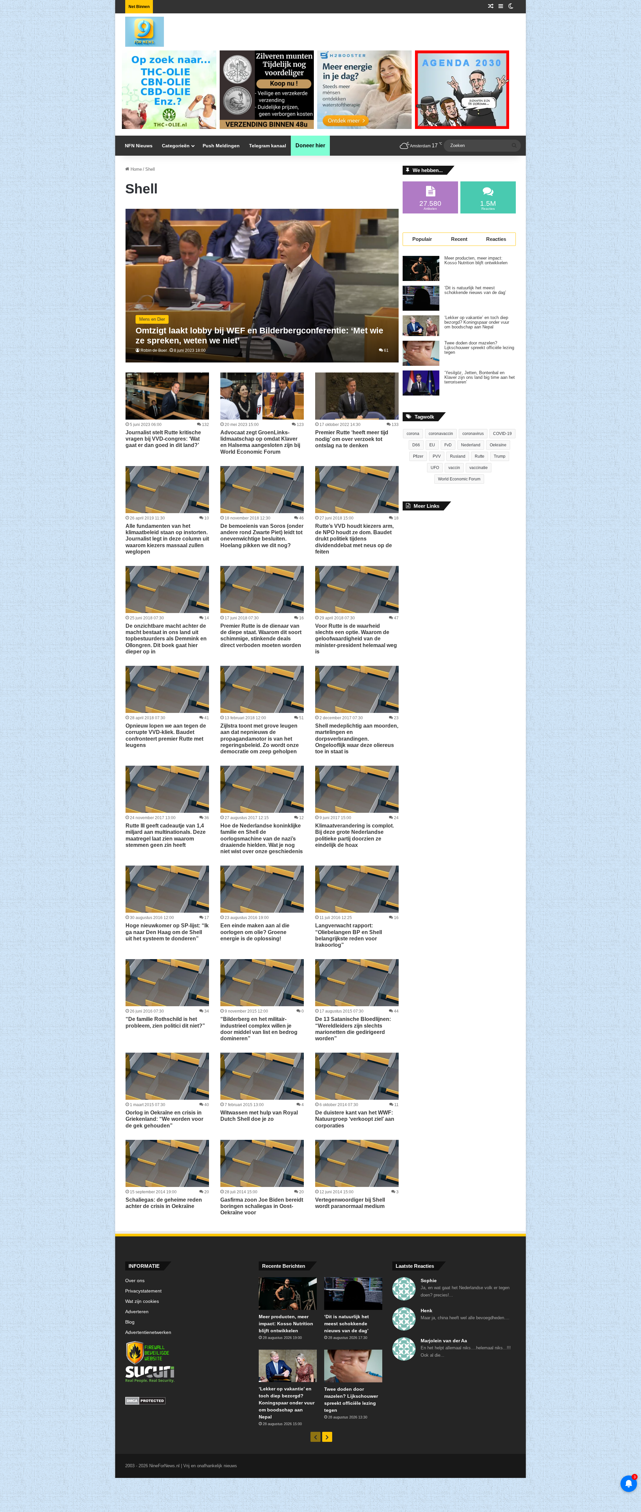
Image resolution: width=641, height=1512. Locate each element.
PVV (437, 456)
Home (135, 169)
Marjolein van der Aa (444, 1340)
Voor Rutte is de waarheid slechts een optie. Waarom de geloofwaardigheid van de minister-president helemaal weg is (356, 638)
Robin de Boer (154, 350)
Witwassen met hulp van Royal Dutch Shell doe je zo (259, 1116)
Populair (422, 239)
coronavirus (473, 433)
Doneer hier (310, 145)
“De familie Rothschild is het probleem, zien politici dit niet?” (165, 1022)
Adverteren (137, 1311)
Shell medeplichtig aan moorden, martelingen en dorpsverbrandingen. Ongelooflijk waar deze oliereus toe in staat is (356, 738)
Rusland (457, 456)
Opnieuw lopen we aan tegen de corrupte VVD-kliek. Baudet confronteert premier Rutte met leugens (166, 735)
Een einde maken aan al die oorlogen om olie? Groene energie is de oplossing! (254, 932)
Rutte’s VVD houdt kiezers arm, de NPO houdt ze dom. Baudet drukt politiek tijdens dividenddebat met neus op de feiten (354, 539)
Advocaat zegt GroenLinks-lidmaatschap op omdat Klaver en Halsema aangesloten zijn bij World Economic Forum (260, 442)
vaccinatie (478, 467)
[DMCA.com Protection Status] (187, 1402)
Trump (499, 456)
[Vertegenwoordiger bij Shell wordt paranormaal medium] (357, 1163)
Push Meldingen (221, 145)
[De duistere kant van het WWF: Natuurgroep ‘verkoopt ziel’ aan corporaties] (357, 1076)
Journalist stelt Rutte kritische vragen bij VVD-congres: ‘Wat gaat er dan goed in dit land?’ (163, 439)
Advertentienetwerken (148, 1332)
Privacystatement (143, 1291)
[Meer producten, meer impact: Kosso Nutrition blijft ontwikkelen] (421, 268)
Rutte (479, 456)
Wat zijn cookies (142, 1301)
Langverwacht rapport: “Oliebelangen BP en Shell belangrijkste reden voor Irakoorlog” (348, 935)
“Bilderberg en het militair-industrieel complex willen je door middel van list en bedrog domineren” (258, 1028)
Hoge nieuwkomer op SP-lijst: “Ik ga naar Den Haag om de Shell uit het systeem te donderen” (167, 932)
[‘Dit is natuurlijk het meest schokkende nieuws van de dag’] (421, 298)
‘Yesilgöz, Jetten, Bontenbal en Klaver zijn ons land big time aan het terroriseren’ (479, 377)
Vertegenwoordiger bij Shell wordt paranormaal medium (350, 1203)
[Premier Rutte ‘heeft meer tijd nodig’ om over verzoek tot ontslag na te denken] (357, 396)
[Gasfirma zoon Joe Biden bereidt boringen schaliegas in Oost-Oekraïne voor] (262, 1163)
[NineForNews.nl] (139, 30)
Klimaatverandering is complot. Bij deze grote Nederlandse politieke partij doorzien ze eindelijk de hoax (354, 835)
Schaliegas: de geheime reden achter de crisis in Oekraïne (164, 1203)
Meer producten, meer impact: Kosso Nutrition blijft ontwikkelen (475, 260)
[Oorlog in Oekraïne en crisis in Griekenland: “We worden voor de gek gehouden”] (167, 1076)
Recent (459, 239)
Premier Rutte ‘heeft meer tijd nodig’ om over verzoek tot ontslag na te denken (351, 439)
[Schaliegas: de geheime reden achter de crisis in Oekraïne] (167, 1163)
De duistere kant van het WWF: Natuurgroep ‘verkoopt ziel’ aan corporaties (354, 1119)
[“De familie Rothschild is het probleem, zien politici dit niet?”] (167, 982)
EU (432, 445)
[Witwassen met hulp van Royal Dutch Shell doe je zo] (262, 1076)
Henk (426, 1310)
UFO (435, 467)
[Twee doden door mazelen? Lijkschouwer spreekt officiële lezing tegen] (421, 353)
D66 (416, 445)
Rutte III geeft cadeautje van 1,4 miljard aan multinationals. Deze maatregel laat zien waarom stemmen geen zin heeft (166, 835)
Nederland (470, 445)
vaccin (454, 467)
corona (413, 433)
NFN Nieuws (139, 145)
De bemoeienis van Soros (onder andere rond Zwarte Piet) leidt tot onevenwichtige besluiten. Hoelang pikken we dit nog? (261, 535)
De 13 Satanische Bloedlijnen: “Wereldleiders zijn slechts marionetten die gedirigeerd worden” (353, 1028)
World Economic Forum (459, 479)
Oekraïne (498, 445)
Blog (130, 1322)
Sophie (429, 1280)
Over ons (135, 1280)
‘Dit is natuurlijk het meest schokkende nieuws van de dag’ (475, 290)
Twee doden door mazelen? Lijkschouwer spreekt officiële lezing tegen (479, 348)
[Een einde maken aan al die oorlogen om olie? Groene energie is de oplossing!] (262, 889)
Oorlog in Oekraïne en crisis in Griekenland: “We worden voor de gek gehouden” (164, 1119)
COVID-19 (502, 433)
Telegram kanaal (267, 145)
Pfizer (418, 456)
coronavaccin (441, 433)
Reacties (496, 239)
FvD (448, 445)
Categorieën (176, 145)
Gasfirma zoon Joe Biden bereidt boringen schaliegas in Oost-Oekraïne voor (261, 1206)
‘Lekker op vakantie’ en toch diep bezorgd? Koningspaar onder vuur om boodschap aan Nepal (476, 322)
